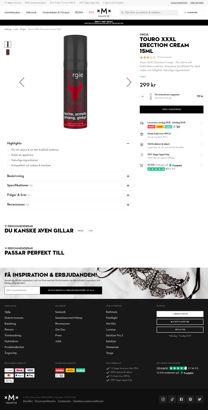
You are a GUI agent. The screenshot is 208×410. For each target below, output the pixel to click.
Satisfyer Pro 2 (114, 335)
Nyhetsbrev (11, 341)
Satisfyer (111, 341)
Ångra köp (11, 353)
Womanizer (112, 347)
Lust (15, 29)
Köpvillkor (28, 401)
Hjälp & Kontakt (179, 3)
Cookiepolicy (64, 401)
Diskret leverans (14, 318)
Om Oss (60, 329)
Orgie (23, 29)
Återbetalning (13, 335)
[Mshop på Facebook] (181, 399)
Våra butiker (196, 3)
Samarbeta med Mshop (68, 318)
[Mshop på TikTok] (172, 399)
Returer (9, 329)
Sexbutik (60, 312)
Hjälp (8, 312)
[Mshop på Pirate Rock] (190, 399)
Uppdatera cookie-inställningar (88, 401)
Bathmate (111, 312)
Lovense (111, 329)
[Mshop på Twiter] (199, 399)
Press (58, 335)
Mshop (8, 29)
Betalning (10, 323)
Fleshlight (112, 318)
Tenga (109, 353)
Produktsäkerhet (14, 347)
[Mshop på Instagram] (163, 399)
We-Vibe (111, 323)
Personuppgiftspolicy (45, 401)
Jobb (58, 341)
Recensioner (62, 323)
